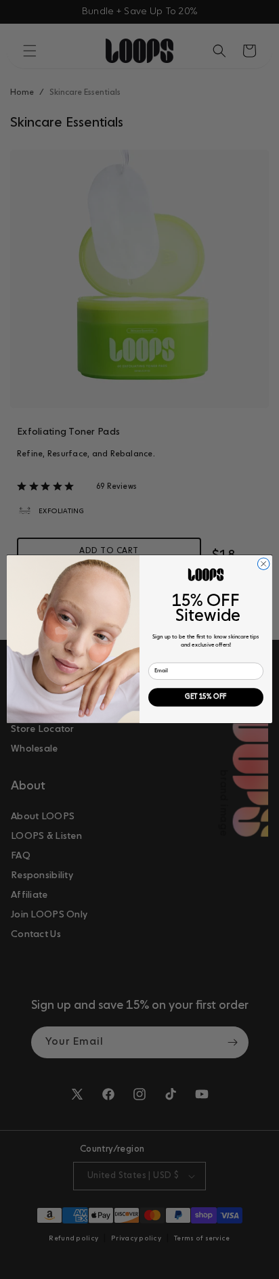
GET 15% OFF (205, 698)
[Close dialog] (263, 564)
